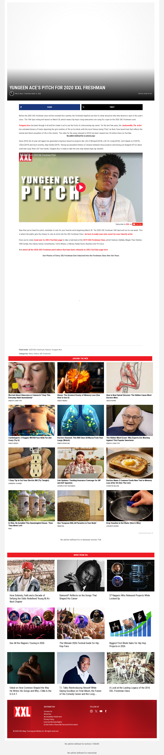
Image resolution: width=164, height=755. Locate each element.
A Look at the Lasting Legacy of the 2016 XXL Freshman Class (129, 689)
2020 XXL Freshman (36, 350)
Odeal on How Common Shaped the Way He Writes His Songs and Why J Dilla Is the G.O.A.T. (30, 690)
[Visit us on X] (97, 711)
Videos (36, 354)
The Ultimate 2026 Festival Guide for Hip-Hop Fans (79, 645)
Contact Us (48, 711)
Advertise (47, 714)
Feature (48, 350)
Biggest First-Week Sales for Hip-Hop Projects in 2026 (127, 645)
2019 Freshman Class (94, 240)
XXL (127, 224)
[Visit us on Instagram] (92, 711)
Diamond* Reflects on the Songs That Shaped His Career (78, 597)
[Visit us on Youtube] (102, 711)
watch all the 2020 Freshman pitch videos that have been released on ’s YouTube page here (65, 249)
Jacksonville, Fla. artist (132, 125)
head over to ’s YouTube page (48, 240)
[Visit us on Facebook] (106, 711)
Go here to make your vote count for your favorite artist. (109, 234)
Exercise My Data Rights (53, 722)
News (31, 354)
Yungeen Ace (24, 125)
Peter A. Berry (19, 94)
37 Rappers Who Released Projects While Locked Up (129, 597)
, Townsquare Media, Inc (35, 731)
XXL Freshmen (45, 354)
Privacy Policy (49, 719)
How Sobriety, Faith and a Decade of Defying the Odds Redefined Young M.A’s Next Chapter (30, 598)
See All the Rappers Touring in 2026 (27, 643)
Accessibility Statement (53, 717)
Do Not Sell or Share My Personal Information (61, 725)
